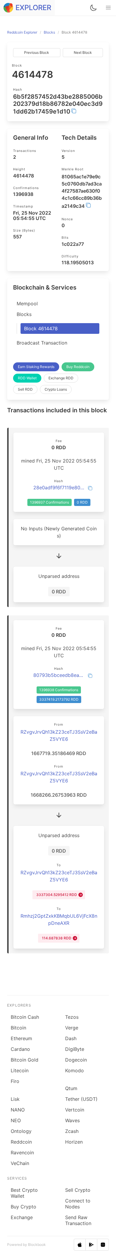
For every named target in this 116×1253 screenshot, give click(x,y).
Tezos (72, 1017)
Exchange (22, 1217)
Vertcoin (74, 1110)
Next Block (83, 52)
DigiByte (74, 1049)
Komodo (74, 1070)
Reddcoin (21, 1142)
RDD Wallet (27, 378)
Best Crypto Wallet (24, 1193)
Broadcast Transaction (42, 343)
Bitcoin (18, 1028)
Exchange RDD (60, 378)
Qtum (71, 1088)
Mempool (27, 303)
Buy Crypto (23, 1207)
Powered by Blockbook (26, 1244)
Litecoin (20, 1070)
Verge (71, 1028)
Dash (70, 1038)
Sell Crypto (77, 1190)
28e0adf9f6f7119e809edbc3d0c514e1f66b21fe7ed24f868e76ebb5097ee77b (58, 487)
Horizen (74, 1142)
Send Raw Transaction (78, 1220)
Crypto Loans (56, 389)
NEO (16, 1120)
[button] (108, 7)
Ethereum (21, 1038)
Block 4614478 (41, 328)
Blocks (24, 314)
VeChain (20, 1163)
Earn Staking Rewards (36, 366)
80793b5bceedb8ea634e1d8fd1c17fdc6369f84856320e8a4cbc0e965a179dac (58, 675)
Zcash (72, 1131)
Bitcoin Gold (24, 1060)
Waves (72, 1120)
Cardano (20, 1049)
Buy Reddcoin (78, 366)
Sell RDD (25, 389)
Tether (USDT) (81, 1099)
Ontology (21, 1131)
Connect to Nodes (77, 1204)
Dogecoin (76, 1060)
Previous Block (36, 52)
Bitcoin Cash (25, 1017)
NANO (18, 1110)
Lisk (15, 1099)
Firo (15, 1081)
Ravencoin (22, 1152)
